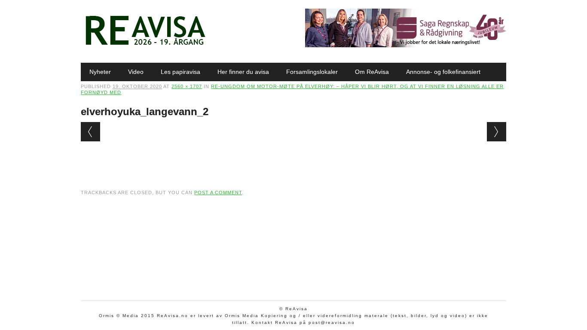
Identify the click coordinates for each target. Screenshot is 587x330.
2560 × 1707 (186, 86)
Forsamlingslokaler (312, 71)
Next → (496, 131)
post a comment (218, 192)
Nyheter (100, 71)
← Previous (90, 131)
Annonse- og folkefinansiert (443, 71)
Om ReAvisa (372, 71)
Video (136, 71)
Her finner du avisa (243, 71)
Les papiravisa (180, 71)
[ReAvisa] (145, 45)
